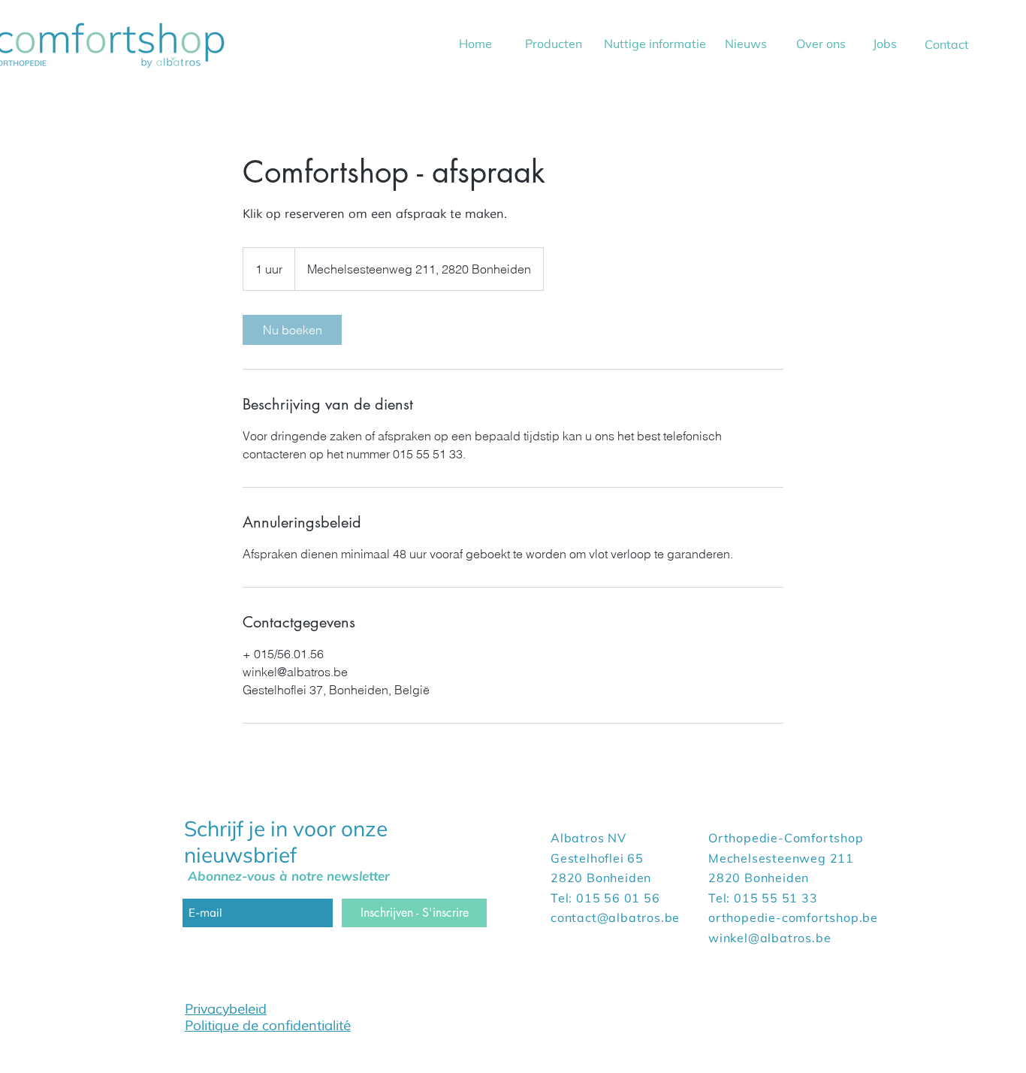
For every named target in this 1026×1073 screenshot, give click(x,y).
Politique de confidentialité (268, 1025)
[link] (292, 330)
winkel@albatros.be (769, 937)
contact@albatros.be (615, 917)
